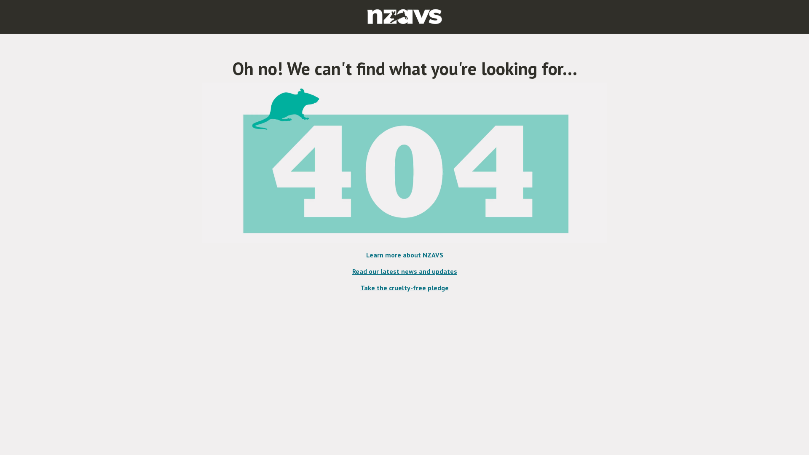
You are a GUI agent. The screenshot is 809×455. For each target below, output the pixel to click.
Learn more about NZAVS (404, 255)
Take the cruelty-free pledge (404, 288)
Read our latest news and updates (404, 271)
